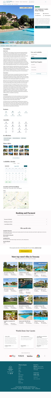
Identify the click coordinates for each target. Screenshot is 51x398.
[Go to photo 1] (2, 42)
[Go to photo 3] (12, 42)
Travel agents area (37, 388)
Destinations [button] (12, 1)
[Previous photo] (2, 24)
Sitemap (33, 388)
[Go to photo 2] (7, 42)
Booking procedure (8, 221)
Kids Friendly (23, 138)
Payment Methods (8, 219)
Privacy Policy (20, 388)
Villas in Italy (5, 4)
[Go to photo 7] (31, 42)
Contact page (36, 369)
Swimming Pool (6, 139)
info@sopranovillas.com (40, 368)
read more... (37, 24)
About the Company (10, 371)
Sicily (19, 373)
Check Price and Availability (38, 58)
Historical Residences (16, 138)
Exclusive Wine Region (7, 138)
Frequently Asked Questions (27, 388)
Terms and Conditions (14, 388)
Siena (12, 4)
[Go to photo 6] (26, 42)
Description (3, 45)
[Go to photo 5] (21, 42)
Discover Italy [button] (25, 1)
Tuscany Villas (9, 4)
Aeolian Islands (20, 374)
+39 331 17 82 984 (40, 366)
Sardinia (19, 371)
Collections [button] (17, 1)
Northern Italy (20, 382)
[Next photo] (32, 24)
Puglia (19, 370)
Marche (19, 381)
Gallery (11, 45)
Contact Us (32, 1)
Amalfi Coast (20, 376)
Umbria (19, 368)
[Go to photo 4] (16, 42)
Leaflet (18, 208)
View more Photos (16, 158)
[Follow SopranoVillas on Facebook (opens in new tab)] (12, 373)
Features (7, 45)
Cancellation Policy (8, 224)
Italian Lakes (20, 378)
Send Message (38, 73)
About (21, 1)
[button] (6, 195)
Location (15, 45)
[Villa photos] (17, 23)
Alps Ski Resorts (20, 379)
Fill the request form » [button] (25, 251)
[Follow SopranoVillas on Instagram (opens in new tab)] (10, 373)
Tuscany (19, 367)
